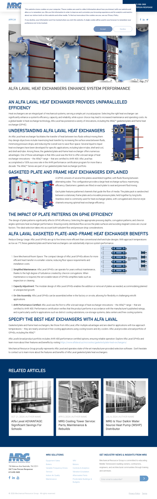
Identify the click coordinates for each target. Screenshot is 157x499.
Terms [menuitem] (144, 493)
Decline (123, 29)
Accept (103, 29)
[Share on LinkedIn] (144, 19)
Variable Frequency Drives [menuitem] (57, 468)
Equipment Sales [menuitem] (53, 461)
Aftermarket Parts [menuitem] (80, 475)
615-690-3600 (14, 472)
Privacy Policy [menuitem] (134, 493)
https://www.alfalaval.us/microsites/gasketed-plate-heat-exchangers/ (94, 342)
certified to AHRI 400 (68, 158)
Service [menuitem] (49, 472)
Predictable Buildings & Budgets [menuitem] (82, 480)
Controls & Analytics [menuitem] (81, 468)
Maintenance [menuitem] (51, 479)
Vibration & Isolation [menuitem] (81, 472)
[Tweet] (147, 19)
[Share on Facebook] (140, 19)
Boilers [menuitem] (49, 464)
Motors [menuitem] (76, 464)
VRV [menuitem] (74, 461)
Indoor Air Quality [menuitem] (53, 475)
